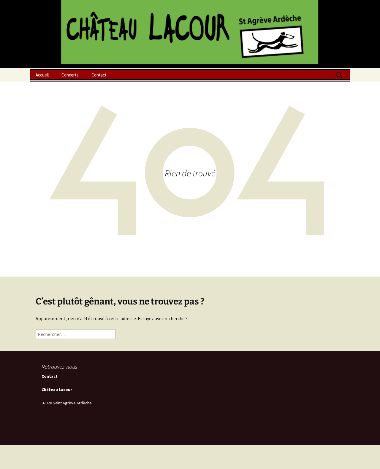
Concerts (70, 75)
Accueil (42, 75)
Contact (99, 75)
